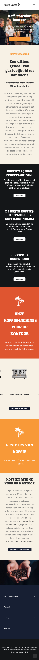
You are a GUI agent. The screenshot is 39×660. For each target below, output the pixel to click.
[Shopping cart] (27, 5)
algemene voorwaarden (21, 649)
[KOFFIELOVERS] (12, 5)
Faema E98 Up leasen (19, 394)
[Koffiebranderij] (19, 225)
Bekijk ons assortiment (19, 39)
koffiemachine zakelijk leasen (19, 541)
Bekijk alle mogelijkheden (19, 549)
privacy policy (7, 649)
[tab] (19, 596)
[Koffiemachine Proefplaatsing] (19, 184)
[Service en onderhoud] (19, 267)
